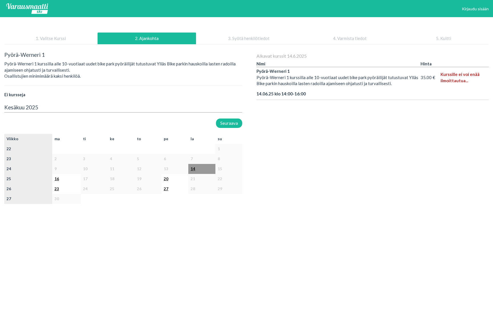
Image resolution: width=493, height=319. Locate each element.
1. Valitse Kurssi (51, 38)
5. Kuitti (443, 38)
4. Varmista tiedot (350, 38)
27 (166, 188)
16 (56, 178)
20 (166, 178)
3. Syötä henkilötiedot (249, 38)
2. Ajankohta (147, 38)
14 (193, 168)
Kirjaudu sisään (475, 8)
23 (56, 188)
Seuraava (229, 123)
